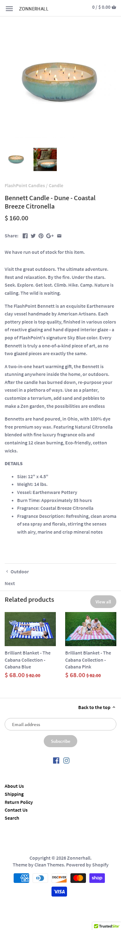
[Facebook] (56, 760)
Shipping (14, 794)
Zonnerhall (78, 858)
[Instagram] (66, 760)
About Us (14, 786)
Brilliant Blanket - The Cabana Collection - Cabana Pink (88, 660)
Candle (56, 185)
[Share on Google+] (50, 235)
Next (10, 583)
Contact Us (16, 810)
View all (103, 602)
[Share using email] (59, 235)
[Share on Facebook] (25, 235)
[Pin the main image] (40, 235)
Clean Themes (49, 865)
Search (12, 818)
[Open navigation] (9, 8)
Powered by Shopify (87, 865)
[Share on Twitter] (33, 235)
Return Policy (19, 802)
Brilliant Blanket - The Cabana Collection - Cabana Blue (28, 660)
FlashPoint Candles (25, 185)
